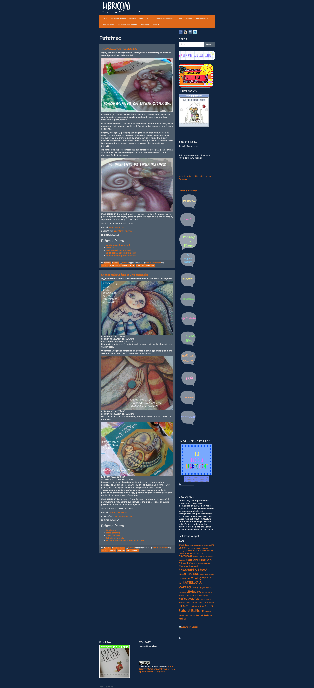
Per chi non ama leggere (127, 24)
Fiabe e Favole (209, 574)
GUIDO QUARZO (116, 227)
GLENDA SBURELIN (123, 516)
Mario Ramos (203, 595)
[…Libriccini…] (120, 8)
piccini (211, 603)
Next (206, 110)
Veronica (110, 247)
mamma (194, 595)
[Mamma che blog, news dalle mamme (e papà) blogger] (186, 486)
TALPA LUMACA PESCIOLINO (119, 48)
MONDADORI (189, 599)
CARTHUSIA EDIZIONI (196, 550)
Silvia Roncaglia (190, 615)
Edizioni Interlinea (204, 563)
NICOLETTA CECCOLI (123, 231)
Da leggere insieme (118, 18)
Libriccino (194, 591)
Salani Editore (191, 610)
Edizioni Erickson (199, 560)
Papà (141, 18)
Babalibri (199, 548)
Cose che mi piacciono (164, 18)
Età (104, 18)
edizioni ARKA (197, 556)
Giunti (195, 578)
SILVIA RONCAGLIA (118, 512)
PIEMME (184, 606)
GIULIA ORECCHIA (184, 578)
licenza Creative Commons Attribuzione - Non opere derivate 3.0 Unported (157, 669)
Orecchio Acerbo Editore (200, 603)
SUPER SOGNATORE (115, 535)
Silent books (145, 24)
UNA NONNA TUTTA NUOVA (118, 250)
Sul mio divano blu (115, 538)
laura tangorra (200, 587)
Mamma (132, 18)
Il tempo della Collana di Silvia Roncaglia (124, 274)
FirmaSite (109, 687)
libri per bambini (207, 592)
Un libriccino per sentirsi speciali (121, 253)
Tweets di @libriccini (188, 191)
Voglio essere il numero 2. (118, 245)
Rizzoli (209, 606)
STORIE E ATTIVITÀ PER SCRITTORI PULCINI (125, 540)
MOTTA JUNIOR (206, 599)
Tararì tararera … (114, 533)
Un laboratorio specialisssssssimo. (121, 255)
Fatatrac (201, 574)
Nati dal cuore (108, 24)
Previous (181, 110)
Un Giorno (111, 530)
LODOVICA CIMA (184, 595)
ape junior (191, 548)
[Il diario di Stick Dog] (114, 662)
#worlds (183, 545)
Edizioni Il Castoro (188, 563)
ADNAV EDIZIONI (192, 545)
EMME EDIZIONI (188, 573)
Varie (155, 24)
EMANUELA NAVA (193, 570)
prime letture (197, 606)
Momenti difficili (202, 18)
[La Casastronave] (194, 111)
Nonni (149, 18)
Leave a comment (153, 263)
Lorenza (125, 263)
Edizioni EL (182, 560)
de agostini (188, 554)
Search (209, 44)
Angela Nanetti (203, 545)
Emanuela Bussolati (188, 566)
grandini (205, 578)
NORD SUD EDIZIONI (185, 603)
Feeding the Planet (185, 18)
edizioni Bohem (208, 556)
